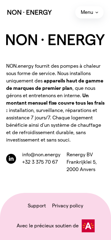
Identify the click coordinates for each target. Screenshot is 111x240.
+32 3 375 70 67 (40, 162)
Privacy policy (67, 205)
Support (37, 205)
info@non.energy (41, 154)
